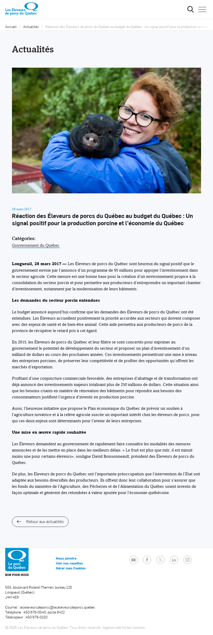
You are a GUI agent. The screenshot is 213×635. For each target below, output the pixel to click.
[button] (202, 9)
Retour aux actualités (45, 521)
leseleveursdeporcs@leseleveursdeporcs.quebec (57, 607)
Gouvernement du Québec (35, 245)
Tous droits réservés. (86, 627)
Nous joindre (66, 558)
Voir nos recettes (69, 563)
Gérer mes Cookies (71, 568)
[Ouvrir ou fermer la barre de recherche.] (190, 9)
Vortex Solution (133, 627)
